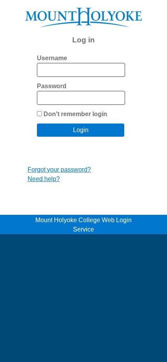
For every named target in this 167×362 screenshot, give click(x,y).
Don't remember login (75, 114)
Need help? (44, 179)
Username (52, 58)
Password (51, 86)
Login (81, 130)
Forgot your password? (59, 169)
